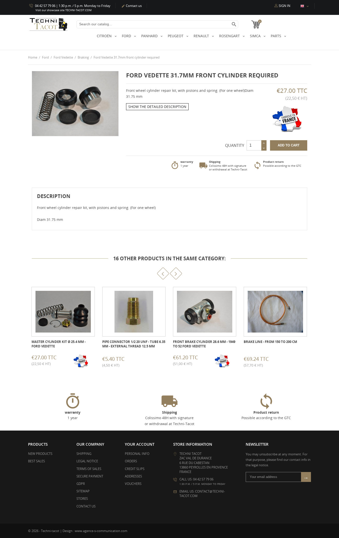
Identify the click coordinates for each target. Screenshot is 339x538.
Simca (256, 36)
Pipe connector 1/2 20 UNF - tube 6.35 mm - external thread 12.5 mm (133, 343)
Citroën (105, 36)
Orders (131, 461)
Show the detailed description (157, 106)
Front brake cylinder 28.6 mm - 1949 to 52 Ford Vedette (204, 343)
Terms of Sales (88, 469)
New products (40, 453)
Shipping (83, 453)
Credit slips (134, 469)
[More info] (68, 361)
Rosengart (230, 36)
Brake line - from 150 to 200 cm (270, 341)
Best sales (36, 461)
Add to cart (289, 145)
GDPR (80, 483)
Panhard (150, 36)
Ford (127, 36)
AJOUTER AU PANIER (32, 361)
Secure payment (89, 476)
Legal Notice (87, 461)
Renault (202, 36)
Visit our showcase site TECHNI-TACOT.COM (63, 10)
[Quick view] (56, 361)
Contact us (131, 5)
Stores (82, 498)
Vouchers (133, 483)
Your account (139, 444)
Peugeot (176, 36)
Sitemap (83, 491)
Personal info (137, 453)
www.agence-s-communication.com (101, 531)
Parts (276, 36)
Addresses (133, 476)
